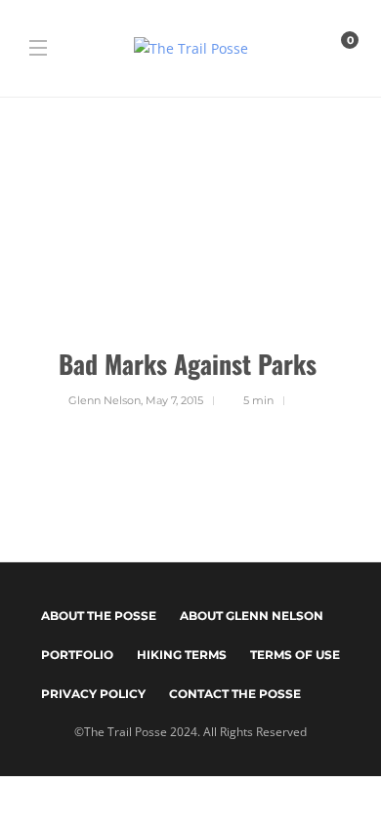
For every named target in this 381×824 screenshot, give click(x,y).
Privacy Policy (93, 693)
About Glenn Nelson (251, 615)
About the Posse (98, 615)
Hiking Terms (182, 654)
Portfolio (77, 654)
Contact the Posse (235, 693)
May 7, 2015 (174, 400)
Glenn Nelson (104, 400)
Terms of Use (295, 654)
